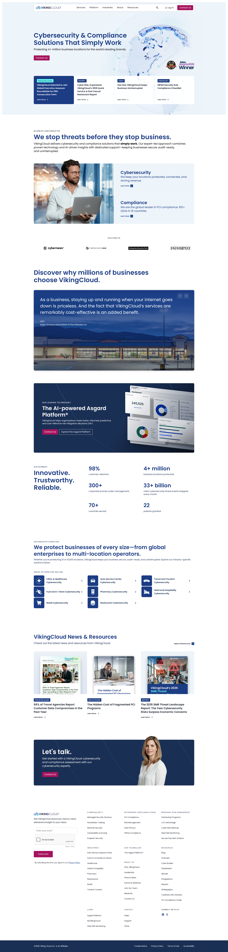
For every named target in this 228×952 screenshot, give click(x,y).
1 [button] (95, 368)
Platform (93, 7)
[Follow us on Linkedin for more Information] (163, 914)
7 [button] (123, 368)
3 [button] (104, 368)
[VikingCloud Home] (48, 7)
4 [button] (109, 368)
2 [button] (100, 368)
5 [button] (113, 368)
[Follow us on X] (167, 914)
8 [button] (127, 368)
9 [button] (132, 368)
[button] (80, 7)
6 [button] (118, 368)
